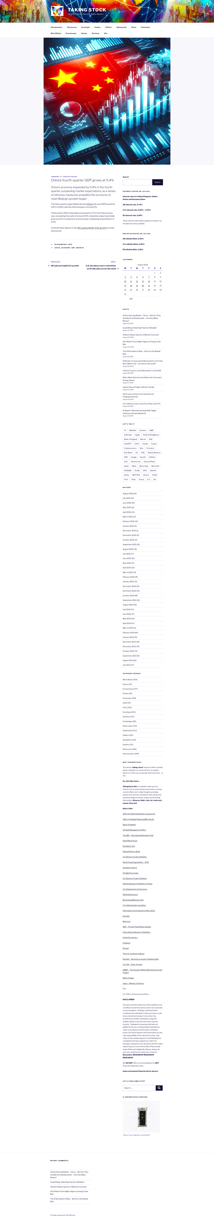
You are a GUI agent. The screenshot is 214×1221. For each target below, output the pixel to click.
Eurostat (126, 916)
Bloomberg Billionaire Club (133, 900)
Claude (145, 444)
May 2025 (127, 563)
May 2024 (127, 619)
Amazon (142, 430)
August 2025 (128, 549)
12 (137, 281)
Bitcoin (143, 439)
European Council (130, 868)
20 (143, 286)
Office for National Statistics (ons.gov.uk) (139, 814)
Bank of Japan (128, 978)
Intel (126, 461)
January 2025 (128, 581)
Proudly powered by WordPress (62, 1215)
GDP (73, 248)
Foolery (97, 27)
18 (131, 286)
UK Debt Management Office (134, 830)
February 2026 (128, 521)
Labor (140, 964)
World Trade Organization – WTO (136, 862)
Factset (126, 948)
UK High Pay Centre (130, 873)
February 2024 (128, 633)
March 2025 (128, 572)
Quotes (84, 33)
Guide (125, 703)
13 (143, 281)
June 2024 (127, 614)
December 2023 (129, 642)
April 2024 (127, 623)
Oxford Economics (130, 937)
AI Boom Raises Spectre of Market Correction (141, 335)
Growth (80, 248)
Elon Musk (128, 453)
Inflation (152, 457)
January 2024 (128, 637)
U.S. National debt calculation (134, 905)
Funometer (145, 27)
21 (149, 286)
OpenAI (153, 470)
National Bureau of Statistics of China (137, 884)
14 (149, 281)
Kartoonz (95, 33)
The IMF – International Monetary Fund (138, 835)
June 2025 (127, 558)
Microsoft (155, 466)
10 (125, 281)
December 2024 (129, 586)
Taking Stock (87, 10)
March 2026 (128, 517)
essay (74, 176)
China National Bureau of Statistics (136, 932)
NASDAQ (127, 470)
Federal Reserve (154, 453)
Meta (134, 466)
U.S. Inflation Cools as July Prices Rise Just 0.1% (141, 404)
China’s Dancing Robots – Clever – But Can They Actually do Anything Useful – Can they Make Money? (142, 318)
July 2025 (126, 554)
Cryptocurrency (130, 448)
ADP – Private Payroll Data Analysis (137, 927)
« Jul (130, 298)
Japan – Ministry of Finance (133, 983)
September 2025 (129, 544)
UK (154, 479)
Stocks (146, 475)
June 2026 (127, 503)
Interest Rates (149, 461)
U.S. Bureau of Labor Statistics (135, 857)
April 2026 (127, 512)
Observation (128, 726)
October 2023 (128, 651)
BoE (150, 439)
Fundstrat (126, 943)
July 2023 (126, 665)
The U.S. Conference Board (133, 954)
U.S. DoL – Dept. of (130, 964)
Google (134, 457)
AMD (151, 430)
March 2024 (128, 628)
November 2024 (129, 591)
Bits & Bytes (56, 33)
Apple (137, 435)
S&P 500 (136, 475)
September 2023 (129, 656)
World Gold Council (130, 894)
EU (137, 453)
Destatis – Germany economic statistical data (141, 959)
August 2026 (128, 493)
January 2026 (128, 526)
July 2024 (126, 609)
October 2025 (128, 540)
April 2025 (127, 568)
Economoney (71, 33)
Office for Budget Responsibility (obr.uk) (138, 819)
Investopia (85, 27)
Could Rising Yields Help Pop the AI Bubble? (140, 328)
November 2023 (129, 646)
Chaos (133, 27)
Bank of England (130, 439)
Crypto (154, 444)
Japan (126, 466)
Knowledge (127, 721)
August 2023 (128, 660)
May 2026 (127, 507)
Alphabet (132, 430)
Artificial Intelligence (151, 435)
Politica (108, 27)
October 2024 (128, 595)
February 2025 (128, 577)
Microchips (143, 466)
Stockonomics (56, 27)
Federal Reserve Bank (131, 851)
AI (125, 430)
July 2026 (126, 498)
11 (131, 281)
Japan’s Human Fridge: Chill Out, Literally (138, 387)
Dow (141, 448)
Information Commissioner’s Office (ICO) (139, 911)
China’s (90, 204)
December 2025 (129, 531)
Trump (141, 479)
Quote (126, 475)
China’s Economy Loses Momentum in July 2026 (142, 370)
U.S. (148, 479)
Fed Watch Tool (129, 846)
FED (143, 453)
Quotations (127, 740)
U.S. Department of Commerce (135, 889)
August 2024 (128, 605)
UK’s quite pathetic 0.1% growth (92, 228)
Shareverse (72, 27)
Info (105, 33)
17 (125, 286)
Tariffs (154, 475)
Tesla (133, 479)
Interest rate (136, 461)
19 (137, 286)
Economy (65, 248)
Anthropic (128, 435)
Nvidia (137, 470)
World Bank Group (130, 841)
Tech (126, 479)
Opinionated (121, 27)
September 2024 (129, 600)
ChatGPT (127, 444)
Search (126, 177)
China (57, 248)
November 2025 (129, 535)
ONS (145, 470)
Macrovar (127, 921)
